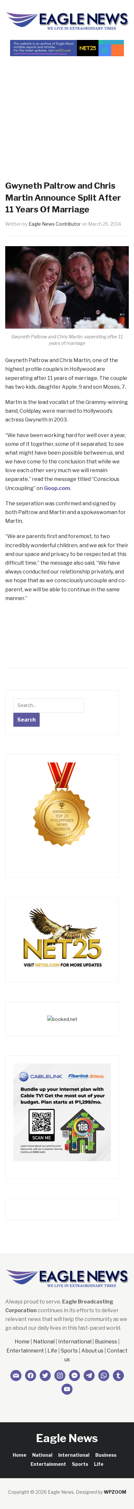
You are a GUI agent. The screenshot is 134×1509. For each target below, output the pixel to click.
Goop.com (57, 488)
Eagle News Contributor (55, 224)
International (74, 1342)
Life (52, 1351)
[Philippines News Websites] (62, 810)
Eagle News (67, 1438)
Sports (69, 1351)
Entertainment (25, 1351)
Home (22, 1342)
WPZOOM (115, 1492)
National (44, 1342)
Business (106, 1342)
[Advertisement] (67, 107)
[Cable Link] (62, 1111)
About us (92, 1351)
